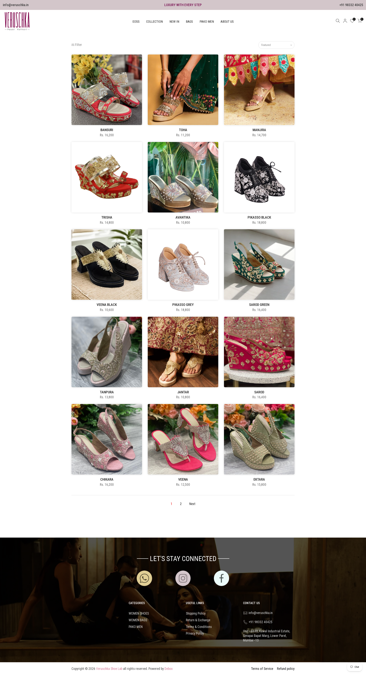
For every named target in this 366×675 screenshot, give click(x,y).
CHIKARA (106, 479)
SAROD (259, 392)
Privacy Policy (195, 633)
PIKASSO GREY (183, 304)
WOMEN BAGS (138, 620)
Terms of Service (262, 669)
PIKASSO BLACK (259, 217)
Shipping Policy (195, 613)
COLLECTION (154, 21)
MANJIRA (259, 130)
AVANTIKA (183, 217)
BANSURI (106, 130)
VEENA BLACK (107, 304)
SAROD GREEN (259, 304)
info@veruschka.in (16, 5)
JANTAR (183, 392)
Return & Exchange (198, 620)
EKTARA (259, 479)
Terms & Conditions (199, 627)
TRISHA (106, 217)
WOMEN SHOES (139, 613)
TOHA (183, 130)
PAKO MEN (207, 21)
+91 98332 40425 (351, 5)
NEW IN (174, 21)
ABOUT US (227, 21)
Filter (78, 45)
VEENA (183, 479)
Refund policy (286, 669)
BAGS (189, 21)
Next (192, 504)
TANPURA (107, 392)
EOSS (136, 21)
